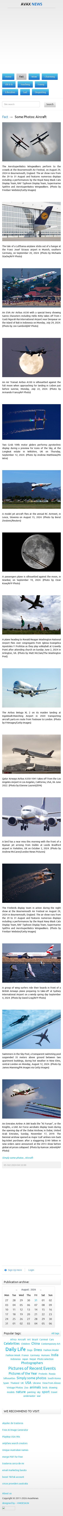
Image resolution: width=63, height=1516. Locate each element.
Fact (5, 117)
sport (46, 1392)
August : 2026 (28, 1289)
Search (49, 104)
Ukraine (37, 1383)
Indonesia (16, 1359)
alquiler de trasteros (12, 1423)
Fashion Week (13, 1355)
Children (25, 1343)
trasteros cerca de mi (13, 1463)
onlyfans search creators (14, 1443)
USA (28, 1383)
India (54, 1355)
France (25, 1355)
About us (7, 1493)
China (35, 1343)
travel (54, 1392)
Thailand (14, 1383)
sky (38, 1392)
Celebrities (12, 1343)
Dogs (29, 1350)
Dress (38, 1350)
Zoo (26, 1387)
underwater (29, 1396)
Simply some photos (12, 1157)
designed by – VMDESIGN (15, 1503)
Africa (13, 1339)
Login (31, 1270)
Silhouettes (9, 1378)
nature (21, 1392)
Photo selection (45, 1359)
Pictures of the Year (23, 1373)
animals (35, 1387)
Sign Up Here (15, 1270)
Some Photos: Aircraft (31, 117)
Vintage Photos (15, 1387)
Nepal (33, 1359)
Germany (35, 1355)
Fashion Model (51, 1350)
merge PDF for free (12, 1456)
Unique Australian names (15, 1450)
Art (29, 1339)
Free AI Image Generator (15, 1430)
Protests (43, 1373)
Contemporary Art (50, 1343)
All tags (55, 1333)
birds (44, 1387)
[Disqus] (30, 1223)
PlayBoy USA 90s (11, 1436)
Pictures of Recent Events (32, 1368)
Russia (52, 1373)
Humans (45, 1355)
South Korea (54, 1378)
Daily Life (15, 1349)
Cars (51, 1339)
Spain (6, 1383)
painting (31, 1392)
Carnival (43, 1339)
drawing (53, 1387)
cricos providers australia (15, 1483)
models (11, 1392)
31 (35, 1300)
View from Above (51, 1383)
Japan (25, 1359)
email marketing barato (14, 1470)
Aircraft (29, 1157)
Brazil (35, 1339)
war (39, 1396)
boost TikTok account (13, 1477)
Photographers (32, 1363)
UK (22, 1383)
